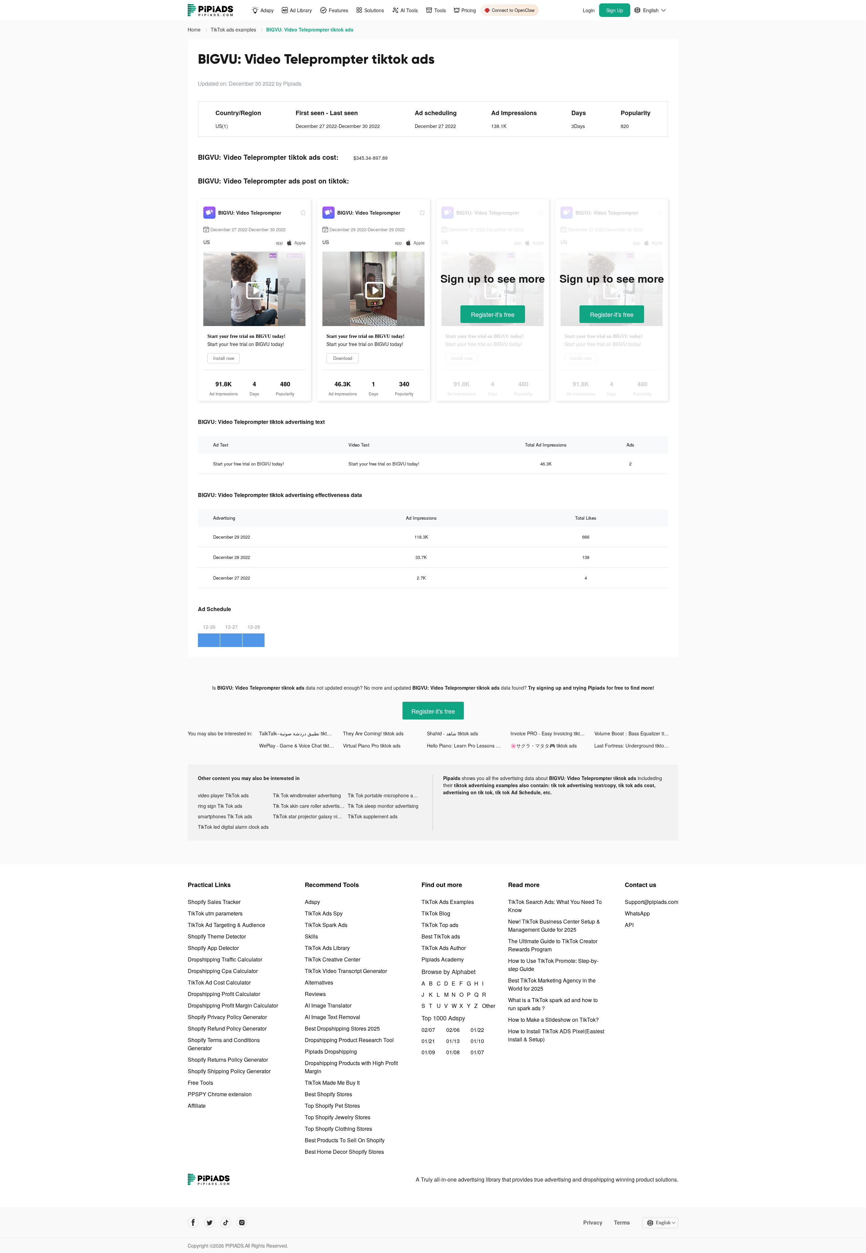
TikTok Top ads (439, 925)
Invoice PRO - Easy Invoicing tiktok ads (552, 733)
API (629, 925)
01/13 (453, 1041)
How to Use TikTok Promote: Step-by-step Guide (553, 965)
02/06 (453, 1030)
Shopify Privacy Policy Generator (227, 1017)
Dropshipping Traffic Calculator (225, 959)
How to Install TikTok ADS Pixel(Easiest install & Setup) (556, 1035)
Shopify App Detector (213, 948)
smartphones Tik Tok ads (225, 816)
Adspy (312, 902)
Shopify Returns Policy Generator (228, 1059)
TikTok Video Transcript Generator (346, 971)
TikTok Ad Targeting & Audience (226, 925)
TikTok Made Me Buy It (332, 1082)
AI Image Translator (328, 1005)
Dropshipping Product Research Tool (349, 1040)
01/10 (477, 1041)
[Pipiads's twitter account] (209, 1222)
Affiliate (197, 1105)
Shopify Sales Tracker (214, 902)
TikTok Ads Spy (324, 913)
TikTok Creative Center (332, 959)
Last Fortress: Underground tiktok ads (635, 745)
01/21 (428, 1041)
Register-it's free (493, 314)
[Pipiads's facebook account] (193, 1222)
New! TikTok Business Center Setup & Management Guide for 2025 (554, 925)
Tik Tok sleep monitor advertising (383, 805)
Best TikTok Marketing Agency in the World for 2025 (552, 984)
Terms (622, 1222)
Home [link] (195, 29)
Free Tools (200, 1082)
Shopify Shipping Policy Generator (229, 1071)
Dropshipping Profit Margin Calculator (233, 1005)
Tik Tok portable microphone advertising (385, 795)
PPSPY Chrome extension (220, 1094)
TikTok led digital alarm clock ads (233, 826)
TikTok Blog (435, 913)
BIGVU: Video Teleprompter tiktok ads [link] (310, 29)
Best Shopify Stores (328, 1094)
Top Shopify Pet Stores (332, 1105)
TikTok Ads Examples (447, 902)
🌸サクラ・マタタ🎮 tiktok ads (543, 745)
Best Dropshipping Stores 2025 (342, 1028)
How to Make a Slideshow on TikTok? (553, 1019)
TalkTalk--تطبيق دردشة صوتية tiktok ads (300, 733)
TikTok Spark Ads (326, 925)
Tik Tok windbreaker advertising (307, 795)
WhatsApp (637, 913)
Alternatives (319, 982)
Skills (311, 936)
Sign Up (614, 10)
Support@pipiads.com (651, 902)
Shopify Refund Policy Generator (227, 1028)
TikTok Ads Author (443, 948)
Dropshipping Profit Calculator (224, 994)
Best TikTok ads (440, 936)
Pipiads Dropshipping (331, 1051)
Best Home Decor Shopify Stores (344, 1151)
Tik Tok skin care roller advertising (309, 805)
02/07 (428, 1030)
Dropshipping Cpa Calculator (223, 971)
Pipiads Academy (442, 959)
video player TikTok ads (223, 795)
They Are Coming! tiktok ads (373, 733)
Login (589, 10)
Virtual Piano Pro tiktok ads (372, 745)
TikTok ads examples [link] (234, 29)
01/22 (477, 1030)
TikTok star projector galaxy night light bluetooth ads (310, 816)
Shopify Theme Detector (217, 936)
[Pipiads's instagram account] (241, 1222)
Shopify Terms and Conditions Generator (224, 1044)
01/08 (453, 1052)
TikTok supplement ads (372, 816)
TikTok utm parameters (215, 913)
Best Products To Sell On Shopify (345, 1140)
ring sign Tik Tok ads (220, 805)
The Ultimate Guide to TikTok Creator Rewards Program (552, 945)
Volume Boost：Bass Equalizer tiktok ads (636, 733)
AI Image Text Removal (332, 1017)
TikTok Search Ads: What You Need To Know (555, 906)
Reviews (315, 994)
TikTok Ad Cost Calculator (219, 982)
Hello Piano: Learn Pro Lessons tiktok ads (469, 745)
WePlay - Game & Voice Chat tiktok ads (301, 745)
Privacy (592, 1222)
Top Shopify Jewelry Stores (337, 1117)
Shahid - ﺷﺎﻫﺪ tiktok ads (452, 733)
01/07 (477, 1052)
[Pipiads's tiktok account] (225, 1222)
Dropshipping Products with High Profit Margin (351, 1067)
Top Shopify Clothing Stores (338, 1128)
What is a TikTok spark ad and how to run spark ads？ (553, 1004)
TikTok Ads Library (327, 948)
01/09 (428, 1052)
